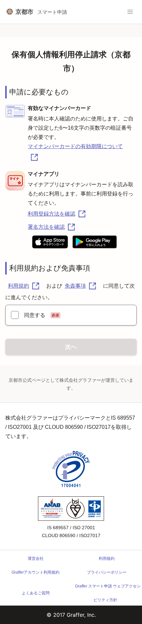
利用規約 (18, 286)
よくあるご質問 (36, 593)
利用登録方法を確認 (51, 214)
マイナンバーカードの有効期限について (75, 146)
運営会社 (36, 558)
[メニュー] (130, 11)
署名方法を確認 (46, 227)
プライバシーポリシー (106, 572)
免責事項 (75, 286)
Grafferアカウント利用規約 (35, 572)
